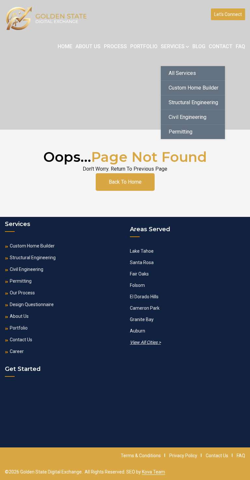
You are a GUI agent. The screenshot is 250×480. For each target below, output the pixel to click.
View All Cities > (145, 342)
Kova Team (153, 471)
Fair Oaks (139, 273)
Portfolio (144, 46)
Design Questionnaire (32, 304)
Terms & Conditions (141, 455)
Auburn (137, 330)
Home (65, 46)
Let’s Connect (228, 14)
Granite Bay (142, 319)
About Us (88, 46)
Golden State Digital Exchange (51, 471)
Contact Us (21, 339)
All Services (182, 73)
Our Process (22, 292)
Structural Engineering (193, 102)
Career (17, 351)
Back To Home (125, 182)
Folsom (137, 285)
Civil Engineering (187, 117)
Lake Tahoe (142, 251)
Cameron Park (145, 308)
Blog (198, 46)
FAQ (240, 46)
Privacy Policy (183, 455)
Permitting (180, 132)
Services (173, 46)
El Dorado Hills (144, 296)
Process (115, 46)
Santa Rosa (142, 262)
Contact (220, 46)
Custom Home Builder (193, 88)
